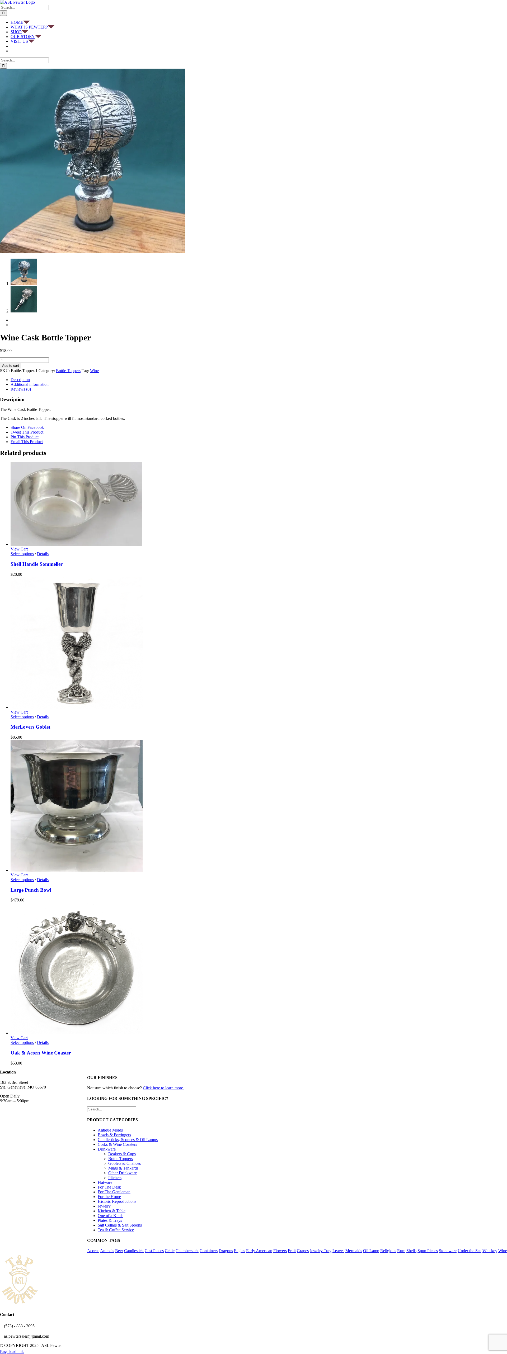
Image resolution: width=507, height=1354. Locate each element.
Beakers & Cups (122, 1154)
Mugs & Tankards (123, 1168)
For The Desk (109, 1187)
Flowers (280, 1250)
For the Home (109, 1196)
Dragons (226, 1250)
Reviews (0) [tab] (21, 389)
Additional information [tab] (30, 384)
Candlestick (134, 1250)
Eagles (239, 1250)
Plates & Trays (110, 1220)
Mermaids (353, 1250)
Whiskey (489, 1250)
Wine (94, 370)
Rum (401, 1250)
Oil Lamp (371, 1250)
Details (43, 554)
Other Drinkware (122, 1173)
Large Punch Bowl (31, 890)
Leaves (338, 1250)
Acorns (93, 1250)
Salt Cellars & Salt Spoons (120, 1225)
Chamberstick (187, 1250)
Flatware (105, 1182)
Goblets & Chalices (124, 1163)
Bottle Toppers (68, 370)
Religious (388, 1250)
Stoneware (448, 1250)
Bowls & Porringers (114, 1135)
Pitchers (114, 1177)
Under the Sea (469, 1250)
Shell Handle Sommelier (37, 564)
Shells (411, 1250)
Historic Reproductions (117, 1201)
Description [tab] (20, 379)
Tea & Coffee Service (116, 1230)
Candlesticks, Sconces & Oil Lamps (128, 1139)
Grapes (303, 1250)
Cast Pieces (154, 1250)
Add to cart (10, 366)
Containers (209, 1250)
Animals (107, 1250)
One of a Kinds (110, 1215)
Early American (259, 1250)
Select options (22, 554)
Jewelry (104, 1206)
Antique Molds (110, 1130)
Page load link (12, 1351)
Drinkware (107, 1149)
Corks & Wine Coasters (117, 1144)
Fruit (292, 1250)
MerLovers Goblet (30, 727)
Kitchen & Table (111, 1211)
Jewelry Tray (320, 1250)
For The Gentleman (114, 1192)
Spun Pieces (427, 1250)
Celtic (170, 1250)
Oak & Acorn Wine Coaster (41, 1053)
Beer (119, 1250)
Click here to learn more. (163, 1088)
